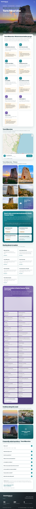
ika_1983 (7, 182)
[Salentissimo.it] (5, 1)
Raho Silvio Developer (23, 507)
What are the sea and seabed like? (9, 458)
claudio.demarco (8, 195)
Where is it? (6, 445)
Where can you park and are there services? (11, 465)
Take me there (29, 155)
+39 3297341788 (22, 229)
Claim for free (8, 239)
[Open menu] (34, 2)
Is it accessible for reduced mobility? (10, 469)
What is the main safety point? (9, 476)
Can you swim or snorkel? (8, 472)
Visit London (31, 507)
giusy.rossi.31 (23, 182)
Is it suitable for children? (8, 462)
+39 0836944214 (8, 229)
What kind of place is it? (8, 451)
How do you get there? (7, 455)
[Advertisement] (18, 24)
